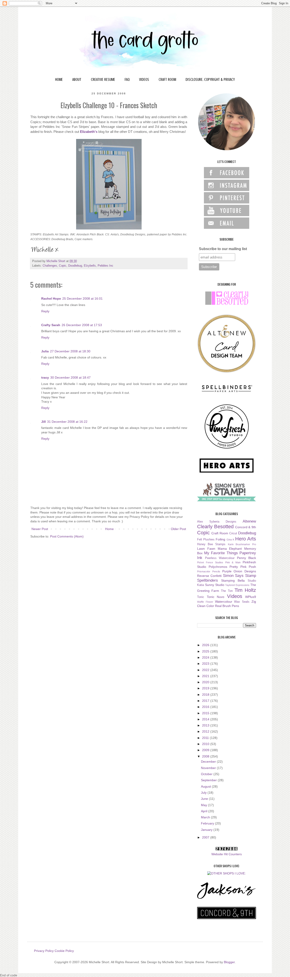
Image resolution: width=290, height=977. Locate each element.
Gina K (230, 539)
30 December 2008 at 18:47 (70, 377)
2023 (206, 663)
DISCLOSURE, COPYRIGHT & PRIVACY (210, 79)
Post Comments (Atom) (67, 536)
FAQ (127, 79)
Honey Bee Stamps (211, 544)
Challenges (50, 265)
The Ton (226, 590)
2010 (206, 744)
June (205, 798)
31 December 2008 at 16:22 (67, 421)
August (206, 786)
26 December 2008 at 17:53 (82, 325)
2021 (206, 676)
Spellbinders (207, 580)
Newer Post (39, 529)
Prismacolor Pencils (208, 571)
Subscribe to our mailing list (223, 249)
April (204, 811)
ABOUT (76, 79)
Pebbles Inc (105, 265)
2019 (206, 688)
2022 (206, 670)
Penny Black (246, 558)
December (209, 761)
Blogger (229, 962)
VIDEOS (144, 79)
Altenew (249, 521)
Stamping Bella (233, 580)
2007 (206, 837)
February (208, 823)
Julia (45, 351)
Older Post (178, 529)
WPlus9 (250, 597)
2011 (206, 738)
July (204, 792)
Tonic (200, 597)
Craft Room (219, 533)
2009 (206, 750)
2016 (206, 707)
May (204, 805)
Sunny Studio (214, 585)
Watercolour (223, 601)
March (206, 817)
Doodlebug (75, 265)
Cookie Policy (64, 951)
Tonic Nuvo (216, 597)
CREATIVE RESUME (103, 79)
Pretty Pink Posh (243, 567)
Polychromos (218, 567)
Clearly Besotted (215, 526)
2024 (206, 657)
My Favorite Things (221, 553)
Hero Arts (245, 539)
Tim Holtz (245, 590)
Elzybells (90, 265)
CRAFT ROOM (167, 79)
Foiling (220, 539)
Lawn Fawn (206, 548)
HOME (59, 79)
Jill (43, 421)
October (207, 774)
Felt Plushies (206, 539)
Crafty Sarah (50, 325)
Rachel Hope (51, 298)
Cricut (233, 533)
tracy (45, 377)
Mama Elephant (230, 548)
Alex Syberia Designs (216, 521)
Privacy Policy (44, 951)
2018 (206, 694)
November (209, 768)
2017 (206, 700)
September (209, 780)
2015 (206, 713)
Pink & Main (233, 562)
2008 (206, 756)
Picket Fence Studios (210, 562)
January (207, 829)
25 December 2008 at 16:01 (82, 298)
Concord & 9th (245, 527)
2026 (206, 645)
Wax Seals (241, 601)
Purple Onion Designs (239, 571)
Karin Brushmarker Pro (242, 544)
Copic (62, 265)
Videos (234, 596)
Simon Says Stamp (239, 575)
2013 (206, 725)
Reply (45, 311)
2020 (206, 682)
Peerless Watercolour (220, 558)
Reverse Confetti (209, 576)
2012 (206, 731)
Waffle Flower (205, 601)
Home (109, 529)
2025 (206, 651)
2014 (206, 719)
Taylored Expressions (237, 585)
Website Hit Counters (226, 854)
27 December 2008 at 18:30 (70, 351)
